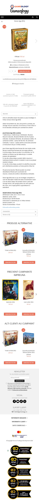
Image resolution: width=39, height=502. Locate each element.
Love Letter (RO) (28, 302)
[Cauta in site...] (37, 17)
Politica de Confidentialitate (19, 390)
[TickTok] (21, 401)
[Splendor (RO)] (10, 289)
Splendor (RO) (10, 302)
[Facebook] (14, 401)
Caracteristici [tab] (6, 211)
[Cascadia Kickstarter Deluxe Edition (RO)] (28, 238)
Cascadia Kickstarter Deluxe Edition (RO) (28, 251)
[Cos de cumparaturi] (33, 17)
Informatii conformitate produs (11, 207)
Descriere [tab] (5, 114)
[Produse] (2, 17)
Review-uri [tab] (6, 214)
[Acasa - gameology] (19, 6)
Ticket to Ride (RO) (10, 250)
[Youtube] (17, 401)
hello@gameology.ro (20, 412)
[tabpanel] (19, 39)
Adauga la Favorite (19, 83)
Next (36, 41)
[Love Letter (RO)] (28, 289)
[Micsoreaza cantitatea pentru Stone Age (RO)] (9, 71)
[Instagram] (24, 401)
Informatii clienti (19, 422)
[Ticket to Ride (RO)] (10, 238)
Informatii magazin (18, 418)
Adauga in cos (24, 71)
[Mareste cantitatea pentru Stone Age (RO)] (15, 71)
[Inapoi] (1, 21)
